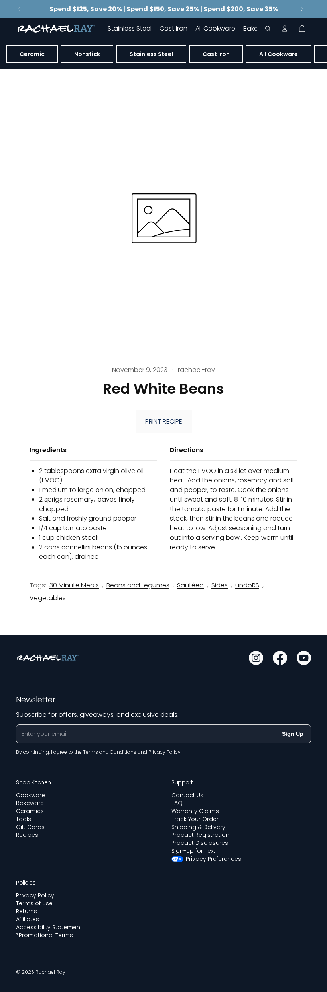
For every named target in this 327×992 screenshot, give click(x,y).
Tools (23, 819)
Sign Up (292, 734)
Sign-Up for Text (193, 851)
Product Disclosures (199, 843)
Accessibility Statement (49, 927)
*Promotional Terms (44, 935)
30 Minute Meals (74, 585)
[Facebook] (280, 658)
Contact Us (187, 795)
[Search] (268, 28)
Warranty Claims (195, 811)
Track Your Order (195, 819)
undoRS (247, 585)
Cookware (30, 795)
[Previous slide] (19, 9)
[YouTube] (304, 658)
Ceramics (30, 811)
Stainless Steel (151, 54)
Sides (219, 585)
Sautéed (190, 585)
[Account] (285, 28)
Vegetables (48, 598)
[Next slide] (302, 9)
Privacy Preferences (213, 859)
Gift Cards (30, 827)
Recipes (27, 835)
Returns (26, 911)
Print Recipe (163, 421)
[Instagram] (256, 658)
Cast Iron (216, 54)
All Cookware (278, 54)
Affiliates (27, 919)
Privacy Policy (35, 895)
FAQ (177, 803)
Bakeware (30, 803)
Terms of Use (34, 903)
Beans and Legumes (137, 585)
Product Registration (200, 835)
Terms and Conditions (109, 752)
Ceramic (32, 54)
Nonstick (87, 54)
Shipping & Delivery (198, 827)
